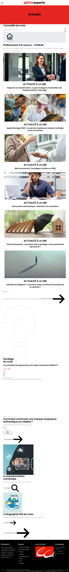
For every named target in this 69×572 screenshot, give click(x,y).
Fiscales (21, 558)
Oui (5, 368)
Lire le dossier (7, 488)
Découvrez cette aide (47, 299)
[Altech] (34, 2)
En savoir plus (59, 570)
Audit (20, 561)
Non (9, 368)
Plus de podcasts (8, 439)
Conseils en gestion (24, 556)
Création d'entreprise (24, 547)
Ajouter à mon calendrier (11, 51)
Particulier (21, 563)
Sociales (21, 551)
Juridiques (21, 554)
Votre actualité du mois (10, 533)
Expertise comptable (24, 549)
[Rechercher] (65, 30)
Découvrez (7, 522)
